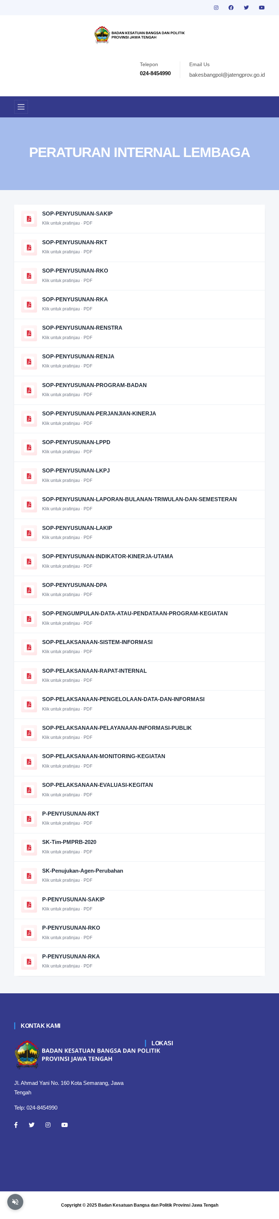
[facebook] (231, 7)
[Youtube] (65, 1124)
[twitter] (247, 7)
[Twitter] (31, 1124)
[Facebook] (16, 1124)
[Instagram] (48, 1124)
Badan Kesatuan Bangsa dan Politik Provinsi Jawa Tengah (158, 1205)
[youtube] (262, 7)
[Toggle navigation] (21, 107)
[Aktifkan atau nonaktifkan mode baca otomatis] (15, 1202)
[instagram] (217, 7)
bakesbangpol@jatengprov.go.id (227, 75)
